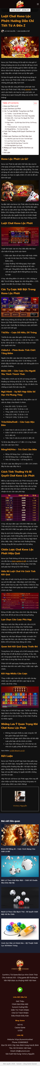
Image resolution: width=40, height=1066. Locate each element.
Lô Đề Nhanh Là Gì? (17, 751)
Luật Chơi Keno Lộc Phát (12, 109)
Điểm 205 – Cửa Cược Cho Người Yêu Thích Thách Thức (20, 119)
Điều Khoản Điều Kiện (20, 1016)
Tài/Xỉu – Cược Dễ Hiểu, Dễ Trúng (17, 113)
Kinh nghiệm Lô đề (24, 31)
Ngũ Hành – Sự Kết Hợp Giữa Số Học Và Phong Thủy (21, 123)
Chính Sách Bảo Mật (20, 1004)
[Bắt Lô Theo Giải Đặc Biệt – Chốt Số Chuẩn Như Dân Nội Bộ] (20, 866)
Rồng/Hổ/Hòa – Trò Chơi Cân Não (17, 129)
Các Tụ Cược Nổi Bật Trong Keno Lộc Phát (18, 111)
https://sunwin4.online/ (24, 1039)
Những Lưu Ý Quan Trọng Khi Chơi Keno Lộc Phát (18, 149)
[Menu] (38, 4)
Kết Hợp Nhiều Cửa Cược (14, 145)
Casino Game (20, 1027)
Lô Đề (20, 1030)
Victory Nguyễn (28, 1054)
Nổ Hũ (20, 1025)
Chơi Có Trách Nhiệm (20, 1013)
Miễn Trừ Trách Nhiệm (20, 1010)
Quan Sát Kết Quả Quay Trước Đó (17, 143)
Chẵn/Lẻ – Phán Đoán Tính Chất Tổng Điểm (21, 116)
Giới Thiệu (20, 1001)
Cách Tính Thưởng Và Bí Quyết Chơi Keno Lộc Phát (19, 132)
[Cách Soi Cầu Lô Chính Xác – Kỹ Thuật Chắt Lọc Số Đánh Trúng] (20, 929)
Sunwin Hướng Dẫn (20, 1007)
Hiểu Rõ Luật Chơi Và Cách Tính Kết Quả (19, 138)
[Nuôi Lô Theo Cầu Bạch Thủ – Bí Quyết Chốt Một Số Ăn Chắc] (20, 897)
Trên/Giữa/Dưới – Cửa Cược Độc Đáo (18, 127)
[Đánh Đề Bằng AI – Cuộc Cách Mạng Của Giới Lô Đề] (20, 835)
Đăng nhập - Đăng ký (20, 10)
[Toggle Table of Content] (34, 103)
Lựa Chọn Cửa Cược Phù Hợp (16, 141)
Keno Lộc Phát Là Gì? (11, 106)
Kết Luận (7, 152)
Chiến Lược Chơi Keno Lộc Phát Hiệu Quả (18, 136)
